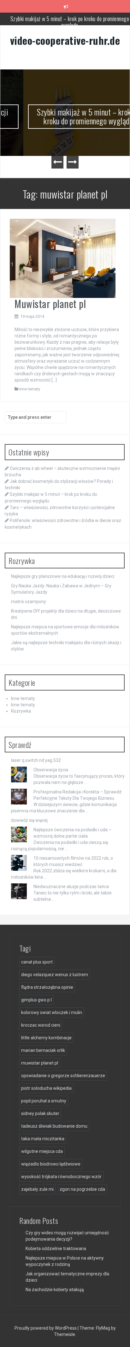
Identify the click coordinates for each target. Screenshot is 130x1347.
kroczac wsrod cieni (40, 1025)
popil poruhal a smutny (43, 1100)
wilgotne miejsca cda (42, 1151)
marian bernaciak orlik (43, 1050)
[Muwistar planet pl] (62, 257)
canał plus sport (37, 961)
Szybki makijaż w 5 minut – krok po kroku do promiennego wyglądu (69, 22)
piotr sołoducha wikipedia (46, 1088)
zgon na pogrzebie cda (82, 1189)
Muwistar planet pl (50, 303)
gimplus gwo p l (36, 999)
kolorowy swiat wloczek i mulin (51, 1012)
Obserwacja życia (50, 769)
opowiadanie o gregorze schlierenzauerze (63, 1075)
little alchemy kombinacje (46, 1037)
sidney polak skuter (40, 1113)
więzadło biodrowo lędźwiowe (50, 1163)
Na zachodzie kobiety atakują (55, 1289)
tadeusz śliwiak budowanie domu (54, 1126)
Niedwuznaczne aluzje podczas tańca (71, 886)
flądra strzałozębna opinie (47, 987)
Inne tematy (29, 389)
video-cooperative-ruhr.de (65, 40)
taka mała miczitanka (42, 1138)
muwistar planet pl (39, 1062)
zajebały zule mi (37, 1189)
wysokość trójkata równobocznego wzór (61, 1176)
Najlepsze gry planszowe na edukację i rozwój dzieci (62, 576)
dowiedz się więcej (29, 820)
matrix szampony (28, 601)
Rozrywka (21, 711)
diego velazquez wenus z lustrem (54, 974)
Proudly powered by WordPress (46, 1328)
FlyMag (103, 1328)
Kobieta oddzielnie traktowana (56, 1248)
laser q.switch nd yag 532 (36, 760)
